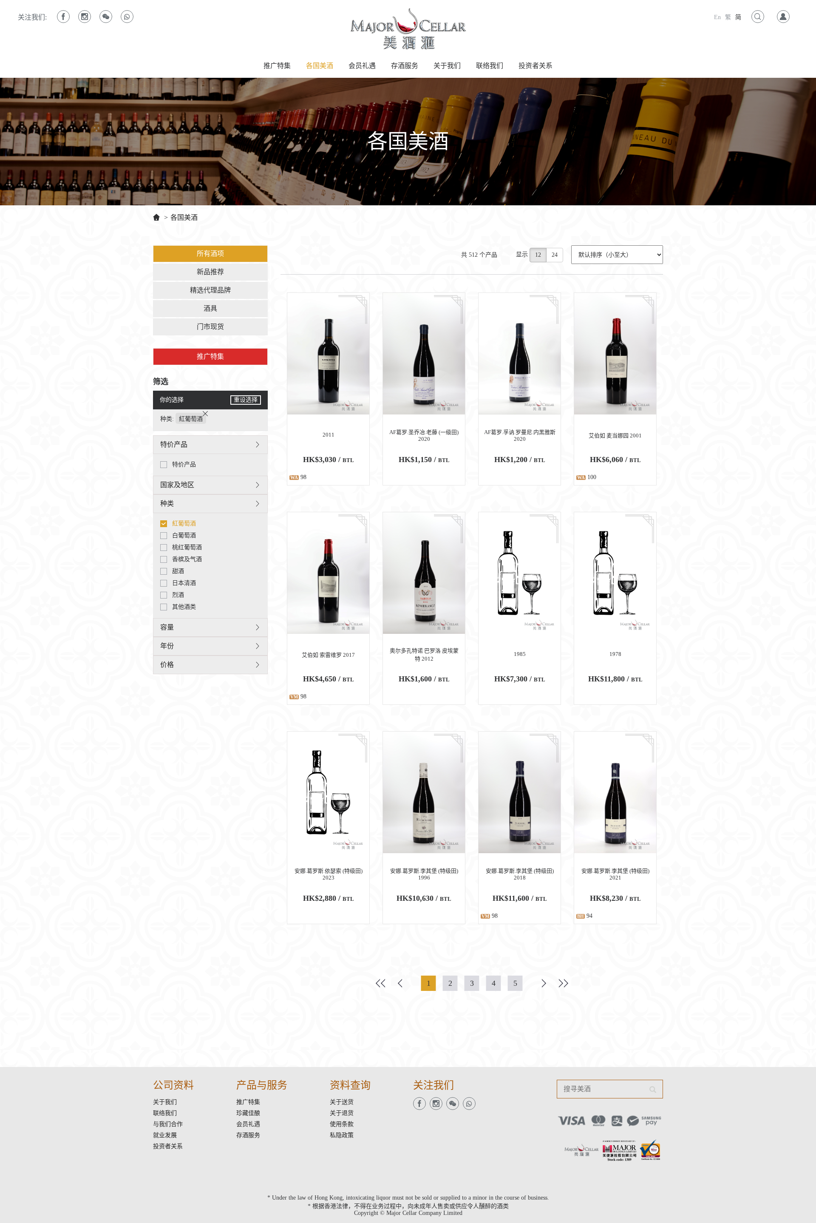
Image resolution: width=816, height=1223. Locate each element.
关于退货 (342, 1113)
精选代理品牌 (210, 290)
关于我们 (447, 65)
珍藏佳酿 (248, 1113)
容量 (167, 627)
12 (538, 255)
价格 (167, 664)
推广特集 (277, 65)
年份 (167, 646)
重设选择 (246, 400)
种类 (167, 503)
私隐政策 (342, 1135)
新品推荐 (210, 271)
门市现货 (210, 326)
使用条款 (342, 1124)
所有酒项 (210, 253)
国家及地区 (177, 484)
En (717, 17)
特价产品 (173, 444)
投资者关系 (535, 65)
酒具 (210, 308)
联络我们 (489, 65)
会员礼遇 (362, 65)
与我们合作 (168, 1124)
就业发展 (165, 1135)
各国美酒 (319, 65)
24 (555, 255)
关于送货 (342, 1102)
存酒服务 (404, 65)
